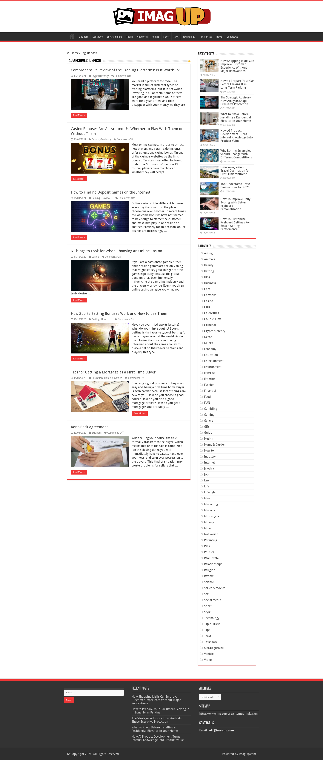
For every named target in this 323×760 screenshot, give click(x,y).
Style (176, 36)
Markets (209, 510)
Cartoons (210, 295)
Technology (189, 36)
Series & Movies (214, 588)
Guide (208, 432)
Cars (207, 289)
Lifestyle (210, 492)
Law (206, 480)
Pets (207, 546)
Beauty (208, 265)
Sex (206, 594)
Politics (155, 36)
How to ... (107, 198)
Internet (209, 462)
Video (208, 660)
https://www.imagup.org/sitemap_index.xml (229, 713)
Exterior (209, 379)
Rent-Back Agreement (89, 427)
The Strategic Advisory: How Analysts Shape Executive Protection (235, 101)
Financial (210, 391)
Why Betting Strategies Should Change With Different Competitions (236, 154)
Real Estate (211, 558)
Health (129, 36)
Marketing (211, 504)
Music (208, 528)
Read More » (79, 115)
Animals (209, 259)
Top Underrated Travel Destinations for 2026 (235, 185)
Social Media (212, 600)
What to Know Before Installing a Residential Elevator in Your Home (235, 117)
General (209, 420)
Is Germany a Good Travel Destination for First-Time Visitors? (235, 171)
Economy (210, 349)
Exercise (209, 373)
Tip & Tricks (205, 36)
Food (207, 396)
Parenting (210, 540)
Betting (96, 319)
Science (209, 582)
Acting (208, 253)
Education (98, 36)
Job (206, 474)
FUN (207, 402)
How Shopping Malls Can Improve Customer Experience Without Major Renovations (237, 66)
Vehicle (209, 654)
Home (72, 36)
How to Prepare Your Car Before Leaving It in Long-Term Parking (237, 84)
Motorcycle (211, 516)
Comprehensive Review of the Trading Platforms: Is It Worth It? (125, 70)
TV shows (210, 642)
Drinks (208, 343)
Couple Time (213, 319)
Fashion (209, 385)
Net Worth (142, 36)
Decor (208, 337)
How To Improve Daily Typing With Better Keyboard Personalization (235, 204)
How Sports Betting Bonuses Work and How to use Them (119, 313)
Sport (166, 36)
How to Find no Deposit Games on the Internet (110, 192)
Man (207, 498)
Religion (209, 570)
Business (83, 36)
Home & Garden (113, 377)
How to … (211, 450)
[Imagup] (161, 15)
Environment (213, 367)
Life (206, 486)
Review (208, 576)
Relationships (213, 564)
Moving (209, 522)
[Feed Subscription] (189, 60)
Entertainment (114, 36)
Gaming (96, 198)
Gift (206, 426)
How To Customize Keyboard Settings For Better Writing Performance (235, 224)
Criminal (210, 325)
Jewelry (209, 468)
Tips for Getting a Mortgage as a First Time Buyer (113, 372)
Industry (210, 456)
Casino (95, 139)
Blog (207, 277)
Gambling (105, 139)
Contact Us (232, 36)
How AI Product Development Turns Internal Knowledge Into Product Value (236, 136)
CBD (207, 307)
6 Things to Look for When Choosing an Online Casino (116, 251)
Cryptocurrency (100, 75)
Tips (207, 630)
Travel (219, 36)
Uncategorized (214, 648)
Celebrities (211, 313)
